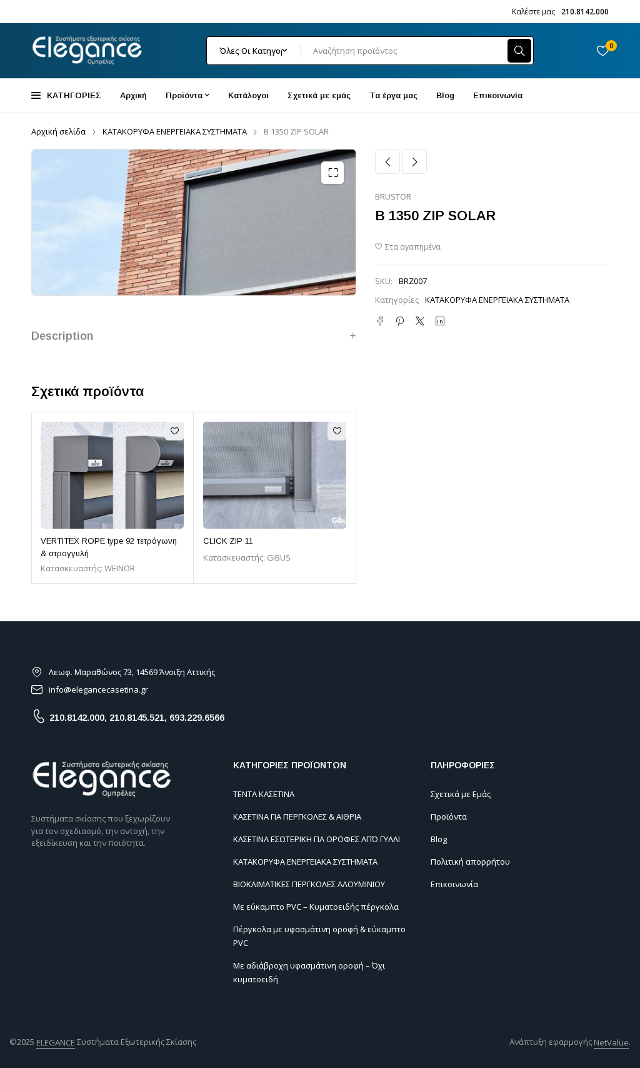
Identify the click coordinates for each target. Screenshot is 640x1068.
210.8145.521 (136, 717)
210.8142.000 (76, 717)
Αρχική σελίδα (58, 131)
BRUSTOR (393, 197)
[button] (332, 172)
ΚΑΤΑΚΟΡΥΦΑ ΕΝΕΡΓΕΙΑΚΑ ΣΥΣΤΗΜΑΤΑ (174, 131)
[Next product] (414, 161)
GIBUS (279, 557)
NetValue (611, 1042)
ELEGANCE (55, 1042)
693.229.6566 (196, 717)
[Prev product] (387, 161)
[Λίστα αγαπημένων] (602, 50)
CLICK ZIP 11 (228, 541)
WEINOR (119, 568)
